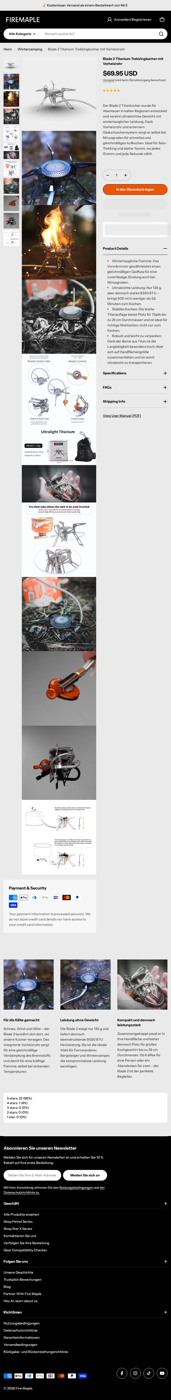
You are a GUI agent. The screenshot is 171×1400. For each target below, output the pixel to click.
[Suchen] (161, 34)
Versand (108, 80)
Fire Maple (24, 1388)
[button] (111, 90)
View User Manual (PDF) (122, 416)
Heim (8, 49)
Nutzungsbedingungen (76, 1188)
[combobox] (85, 34)
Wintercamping (30, 49)
